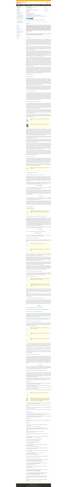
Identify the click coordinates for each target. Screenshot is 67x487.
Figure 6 (41, 227)
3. (26, 431)
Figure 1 (40, 105)
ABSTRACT (18, 25)
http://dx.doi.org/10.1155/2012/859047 (30, 454)
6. (26, 439)
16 (38, 70)
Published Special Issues (20, 21)
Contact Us (37, 484)
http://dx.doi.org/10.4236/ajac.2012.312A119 (31, 464)
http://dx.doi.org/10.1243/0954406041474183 (31, 474)
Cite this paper (18, 36)
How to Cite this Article (46, 11)
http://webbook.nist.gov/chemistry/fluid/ (30, 440)
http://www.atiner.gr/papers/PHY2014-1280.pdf (31, 426)
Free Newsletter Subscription (20, 15)
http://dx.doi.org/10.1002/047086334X (30, 446)
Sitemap (34, 484)
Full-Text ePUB (46, 9)
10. (26, 450)
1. (26, 424)
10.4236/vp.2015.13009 (28, 8)
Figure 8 (41, 267)
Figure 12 (27, 343)
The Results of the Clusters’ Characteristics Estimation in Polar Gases (20, 32)
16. (26, 469)
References (18, 37)
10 (40, 177)
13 (37, 70)
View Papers (18, 9)
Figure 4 (28, 187)
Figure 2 (37, 110)
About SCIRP (32, 484)
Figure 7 (47, 259)
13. (26, 459)
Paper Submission (19, 13)
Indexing (18, 8)
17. (26, 472)
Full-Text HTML (46, 8)
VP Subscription (19, 14)
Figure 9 (32, 291)
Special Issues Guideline (20, 22)
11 (50, 69)
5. (26, 436)
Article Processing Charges (20, 12)
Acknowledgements (19, 35)
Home (30, 484)
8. (26, 444)
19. (26, 479)
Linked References (46, 10)
